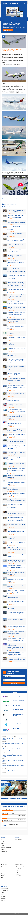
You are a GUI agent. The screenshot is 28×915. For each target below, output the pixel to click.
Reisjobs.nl (3, 900)
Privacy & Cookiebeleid (6, 847)
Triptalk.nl (3, 892)
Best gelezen (4, 736)
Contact (2, 839)
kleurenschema (19, 198)
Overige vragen (18, 872)
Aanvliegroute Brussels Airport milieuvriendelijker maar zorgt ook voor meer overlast (16, 567)
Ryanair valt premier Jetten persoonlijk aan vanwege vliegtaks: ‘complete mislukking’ (16, 314)
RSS (3, 875)
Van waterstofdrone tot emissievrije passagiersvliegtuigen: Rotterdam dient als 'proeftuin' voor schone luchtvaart (16, 284)
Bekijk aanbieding (8, 30)
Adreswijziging (18, 868)
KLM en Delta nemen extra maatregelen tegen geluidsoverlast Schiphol (15, 579)
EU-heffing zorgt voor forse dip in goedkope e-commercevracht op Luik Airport (15, 621)
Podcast (4, 877)
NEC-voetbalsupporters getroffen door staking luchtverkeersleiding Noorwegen (16, 380)
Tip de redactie (7, 206)
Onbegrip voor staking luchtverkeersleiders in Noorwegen (14, 770)
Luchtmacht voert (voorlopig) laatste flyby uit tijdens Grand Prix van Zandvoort (15, 423)
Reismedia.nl (3, 896)
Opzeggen (17, 870)
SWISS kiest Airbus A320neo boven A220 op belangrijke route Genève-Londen (15, 549)
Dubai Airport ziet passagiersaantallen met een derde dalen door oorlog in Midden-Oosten (16, 277)
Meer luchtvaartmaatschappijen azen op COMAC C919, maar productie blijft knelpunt (15, 387)
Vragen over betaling (19, 866)
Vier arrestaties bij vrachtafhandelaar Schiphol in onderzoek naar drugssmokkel (15, 633)
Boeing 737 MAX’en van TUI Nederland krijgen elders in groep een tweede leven (16, 470)
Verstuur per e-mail (8, 203)
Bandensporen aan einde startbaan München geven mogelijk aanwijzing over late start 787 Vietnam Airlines (15, 519)
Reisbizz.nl (3, 894)
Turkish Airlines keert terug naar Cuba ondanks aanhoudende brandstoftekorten (15, 506)
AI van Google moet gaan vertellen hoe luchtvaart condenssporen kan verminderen (16, 447)
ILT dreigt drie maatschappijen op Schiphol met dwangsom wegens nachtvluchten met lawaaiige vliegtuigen (16, 270)
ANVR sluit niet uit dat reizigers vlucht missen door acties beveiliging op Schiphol (15, 416)
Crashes (14, 736)
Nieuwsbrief (4, 864)
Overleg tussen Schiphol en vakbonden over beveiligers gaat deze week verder (16, 296)
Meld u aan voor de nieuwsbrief (10, 204)
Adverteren (3, 841)
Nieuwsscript (3, 849)
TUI (15, 843)
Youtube (4, 872)
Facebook (4, 868)
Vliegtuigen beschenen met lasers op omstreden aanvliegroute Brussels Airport (15, 614)
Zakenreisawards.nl (5, 906)
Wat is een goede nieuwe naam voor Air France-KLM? (13, 807)
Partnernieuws (4, 851)
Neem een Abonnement (20, 864)
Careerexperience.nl (5, 904)
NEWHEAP (17, 845)
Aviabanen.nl (3, 898)
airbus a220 (12, 198)
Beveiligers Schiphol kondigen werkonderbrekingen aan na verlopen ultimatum (15, 531)
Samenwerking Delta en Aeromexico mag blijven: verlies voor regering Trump (15, 368)
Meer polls (4, 825)
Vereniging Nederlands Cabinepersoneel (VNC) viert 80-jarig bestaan (15, 262)
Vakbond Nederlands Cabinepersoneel (19, 840)
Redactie (3, 843)
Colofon (2, 845)
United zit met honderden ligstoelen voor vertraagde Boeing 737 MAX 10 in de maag (16, 361)
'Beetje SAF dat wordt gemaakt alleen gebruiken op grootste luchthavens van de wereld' (16, 482)
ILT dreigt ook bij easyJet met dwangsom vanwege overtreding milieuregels (14, 228)
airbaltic (6, 198)
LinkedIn (4, 870)
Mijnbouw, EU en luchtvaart (9, 794)
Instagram (4, 873)
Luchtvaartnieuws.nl (5, 888)
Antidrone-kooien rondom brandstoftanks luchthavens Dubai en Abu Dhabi (15, 326)
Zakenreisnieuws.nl (5, 890)
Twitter (3, 866)
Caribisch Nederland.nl (5, 902)
